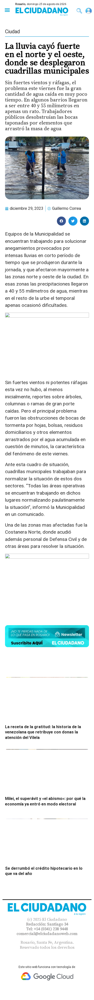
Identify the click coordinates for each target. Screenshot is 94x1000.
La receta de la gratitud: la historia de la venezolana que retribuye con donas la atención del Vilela (43, 732)
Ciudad (12, 32)
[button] (7, 10)
